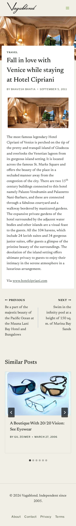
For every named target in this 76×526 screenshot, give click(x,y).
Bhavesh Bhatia (23, 89)
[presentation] (38, 394)
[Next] (64, 412)
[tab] (30, 460)
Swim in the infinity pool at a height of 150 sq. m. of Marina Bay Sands (58, 315)
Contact (30, 517)
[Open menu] (67, 8)
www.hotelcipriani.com (30, 281)
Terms (60, 517)
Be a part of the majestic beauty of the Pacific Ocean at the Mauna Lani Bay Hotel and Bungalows (19, 318)
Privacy (45, 517)
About (16, 517)
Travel (12, 52)
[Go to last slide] (11, 412)
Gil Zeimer (22, 436)
